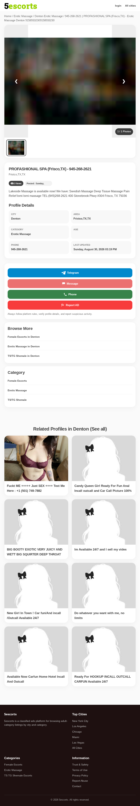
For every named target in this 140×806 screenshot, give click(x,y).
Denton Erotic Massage (49, 16)
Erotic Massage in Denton (24, 346)
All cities (130, 5)
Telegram (73, 272)
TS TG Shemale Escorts (18, 775)
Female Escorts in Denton (24, 336)
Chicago (77, 731)
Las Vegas (78, 742)
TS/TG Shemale (17, 399)
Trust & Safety (80, 764)
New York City (80, 720)
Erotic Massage (23, 16)
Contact (76, 786)
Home (7, 16)
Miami (75, 737)
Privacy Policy (80, 775)
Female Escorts (17, 380)
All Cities (77, 747)
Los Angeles (79, 726)
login (118, 5)
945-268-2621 (80, 169)
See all (98, 429)
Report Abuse (80, 780)
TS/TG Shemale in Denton (24, 355)
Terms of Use (80, 770)
